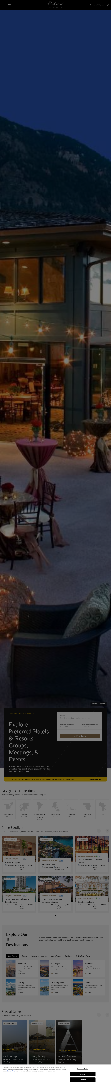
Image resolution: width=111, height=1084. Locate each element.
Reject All (82, 1074)
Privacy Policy (11, 1071)
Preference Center (82, 1069)
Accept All (83, 1079)
